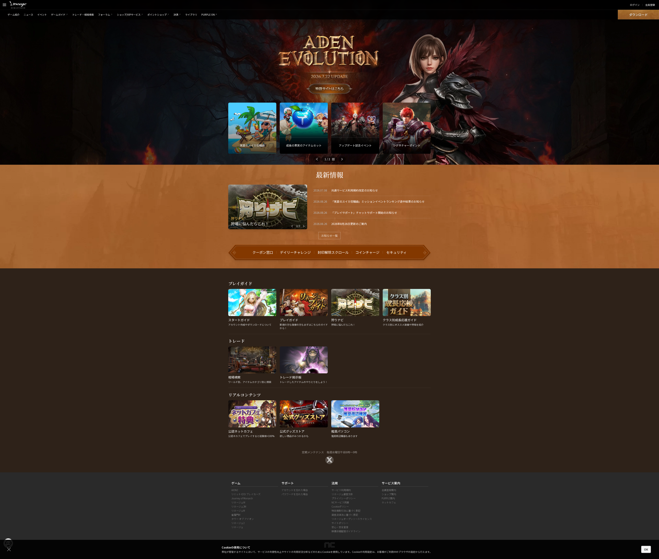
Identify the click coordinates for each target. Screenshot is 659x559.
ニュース (28, 14)
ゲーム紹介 (14, 14)
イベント (42, 14)
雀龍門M (235, 514)
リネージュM (238, 510)
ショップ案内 (389, 494)
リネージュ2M (238, 506)
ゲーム (235, 483)
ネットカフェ (389, 502)
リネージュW (238, 502)
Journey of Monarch (242, 498)
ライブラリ (191, 14)
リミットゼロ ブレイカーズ (246, 494)
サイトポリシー (340, 523)
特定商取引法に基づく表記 (346, 510)
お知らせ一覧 (329, 236)
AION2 (234, 490)
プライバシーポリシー (344, 498)
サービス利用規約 (341, 490)
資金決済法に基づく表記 (345, 514)
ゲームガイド (58, 14)
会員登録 (650, 5)
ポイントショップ (157, 14)
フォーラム (104, 14)
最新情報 (329, 174)
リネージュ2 (237, 523)
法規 (335, 483)
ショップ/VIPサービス (129, 14)
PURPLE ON (208, 14)
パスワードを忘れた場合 (294, 494)
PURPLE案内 (388, 498)
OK (646, 549)
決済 (176, 14)
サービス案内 (391, 483)
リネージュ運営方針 (342, 494)
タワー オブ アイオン (242, 519)
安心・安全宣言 (340, 527)
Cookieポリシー (340, 506)
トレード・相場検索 (83, 14)
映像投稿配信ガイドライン (346, 531)
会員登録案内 (389, 490)
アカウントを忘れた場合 (294, 490)
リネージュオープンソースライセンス (352, 519)
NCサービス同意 (340, 502)
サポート (287, 483)
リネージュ (237, 527)
